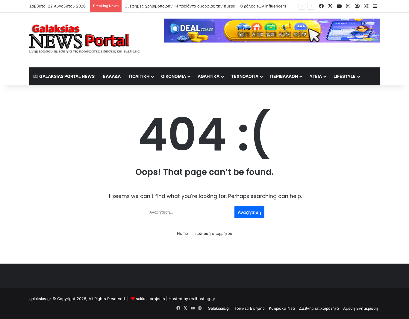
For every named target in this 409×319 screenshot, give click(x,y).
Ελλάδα (112, 76)
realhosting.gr (202, 298)
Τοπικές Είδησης (249, 308)
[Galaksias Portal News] (84, 40)
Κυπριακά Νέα (282, 308)
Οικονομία (173, 76)
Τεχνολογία (244, 76)
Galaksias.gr (219, 308)
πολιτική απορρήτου (213, 233)
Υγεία (316, 76)
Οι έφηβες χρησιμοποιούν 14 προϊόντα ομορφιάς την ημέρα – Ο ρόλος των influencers (205, 6)
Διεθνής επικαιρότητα (319, 308)
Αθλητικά (208, 76)
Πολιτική (139, 76)
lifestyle (345, 76)
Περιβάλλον (284, 76)
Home (182, 233)
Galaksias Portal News (66, 76)
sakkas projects (150, 298)
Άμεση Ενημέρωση (360, 308)
